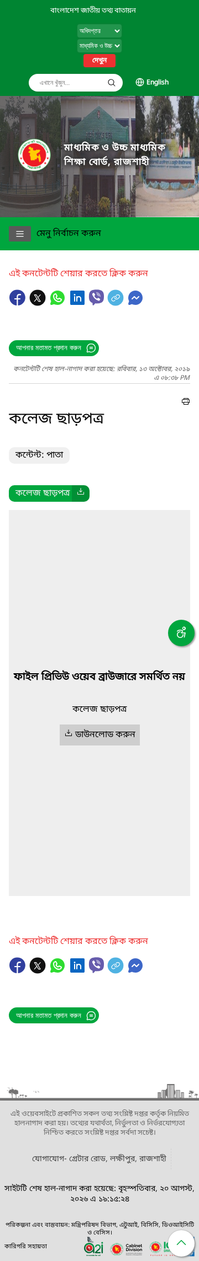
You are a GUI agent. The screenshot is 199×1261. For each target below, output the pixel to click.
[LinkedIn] (78, 303)
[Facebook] (19, 303)
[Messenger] (135, 303)
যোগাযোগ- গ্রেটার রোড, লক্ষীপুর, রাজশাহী (99, 1159)
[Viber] (96, 297)
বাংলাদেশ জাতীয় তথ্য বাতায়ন (93, 10)
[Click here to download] (81, 493)
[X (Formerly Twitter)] (39, 303)
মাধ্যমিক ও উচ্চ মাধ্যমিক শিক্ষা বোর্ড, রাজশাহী (115, 155)
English (157, 82)
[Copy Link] (117, 303)
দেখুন (99, 60)
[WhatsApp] (59, 303)
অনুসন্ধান (112, 83)
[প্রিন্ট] (185, 403)
